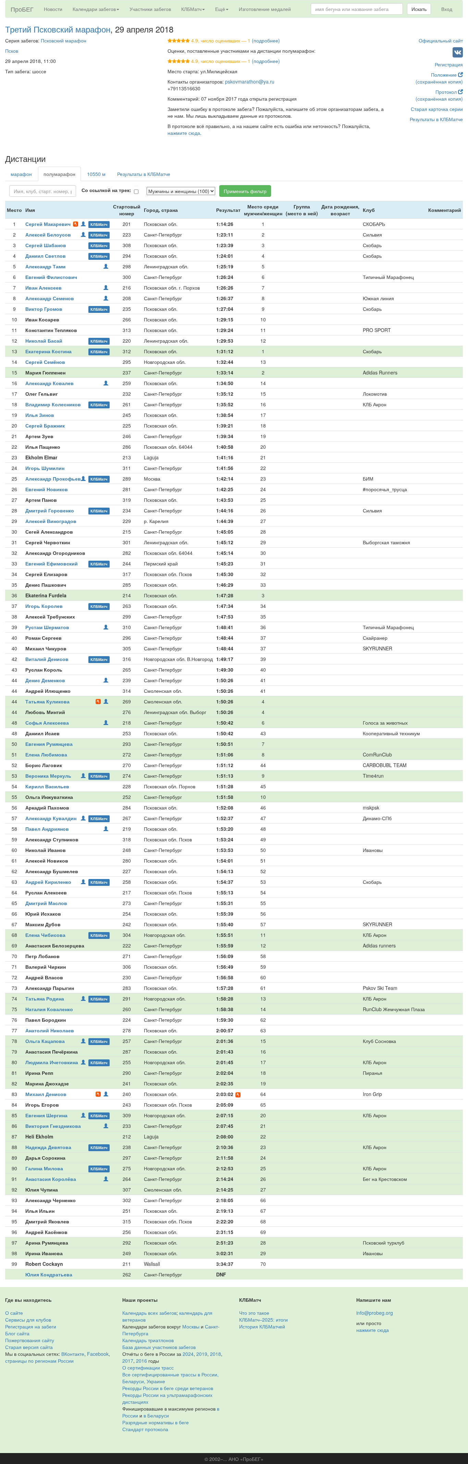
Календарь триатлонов (148, 1340)
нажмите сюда (184, 132)
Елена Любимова (46, 754)
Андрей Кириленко (48, 881)
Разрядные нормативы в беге (155, 1422)
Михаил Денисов (45, 1094)
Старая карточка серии (437, 108)
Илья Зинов (39, 414)
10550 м (96, 173)
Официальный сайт (441, 40)
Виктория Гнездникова (53, 1125)
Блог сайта (17, 1333)
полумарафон (59, 173)
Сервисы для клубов (28, 1319)
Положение (444, 74)
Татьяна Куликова (47, 701)
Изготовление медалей (265, 8)
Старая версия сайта (29, 1347)
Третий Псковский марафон (57, 29)
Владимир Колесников (53, 404)
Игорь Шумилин (44, 467)
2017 (127, 1360)
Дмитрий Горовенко (49, 510)
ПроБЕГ (22, 8)
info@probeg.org (374, 1312)
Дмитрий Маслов (46, 903)
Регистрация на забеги (30, 1326)
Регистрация (449, 64)
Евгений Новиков (46, 489)
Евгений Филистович (51, 276)
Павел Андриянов (47, 828)
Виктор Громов (43, 308)
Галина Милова (44, 1168)
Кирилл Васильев (47, 786)
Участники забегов (150, 8)
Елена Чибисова (45, 934)
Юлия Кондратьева (48, 1274)
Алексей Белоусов (48, 234)
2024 (188, 1353)
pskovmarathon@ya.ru (249, 81)
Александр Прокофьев (53, 478)
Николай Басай (43, 340)
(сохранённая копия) (439, 81)
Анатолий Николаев (49, 1030)
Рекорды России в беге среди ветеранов (167, 1388)
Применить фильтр (245, 191)
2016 (141, 1360)
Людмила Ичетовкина (51, 1062)
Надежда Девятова (48, 1147)
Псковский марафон (63, 40)
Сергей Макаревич (48, 223)
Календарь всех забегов (149, 1312)
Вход (446, 8)
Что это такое (254, 1312)
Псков (11, 50)
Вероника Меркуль (48, 775)
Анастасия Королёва (50, 1178)
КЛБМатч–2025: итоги (263, 1319)
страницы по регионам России (39, 1360)
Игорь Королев (44, 605)
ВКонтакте (72, 1353)
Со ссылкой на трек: (106, 190)
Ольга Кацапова (45, 1040)
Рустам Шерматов (47, 627)
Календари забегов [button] (94, 8)
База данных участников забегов (159, 1347)
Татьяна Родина (44, 998)
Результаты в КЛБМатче (436, 119)
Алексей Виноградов (50, 521)
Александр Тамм (45, 266)
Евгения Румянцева (49, 743)
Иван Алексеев (43, 287)
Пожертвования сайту (29, 1340)
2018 (215, 1353)
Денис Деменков (45, 680)
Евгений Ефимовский (51, 563)
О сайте (14, 1312)
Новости (53, 8)
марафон (21, 173)
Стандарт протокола (145, 1429)
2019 (201, 1353)
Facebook (98, 1353)
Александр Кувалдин (50, 818)
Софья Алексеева (47, 722)
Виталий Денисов (47, 658)
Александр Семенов (49, 298)
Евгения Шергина (46, 1115)
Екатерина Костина (48, 351)
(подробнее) (266, 40)
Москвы (190, 1326)
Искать (419, 8)
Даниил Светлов (45, 255)
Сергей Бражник (45, 425)
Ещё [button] (220, 8)
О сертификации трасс (148, 1367)
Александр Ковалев (49, 383)
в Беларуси (156, 1415)
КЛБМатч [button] (191, 8)
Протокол (446, 91)
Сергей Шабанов (45, 245)
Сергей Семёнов (45, 361)
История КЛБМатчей (262, 1326)
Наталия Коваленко (49, 1009)
